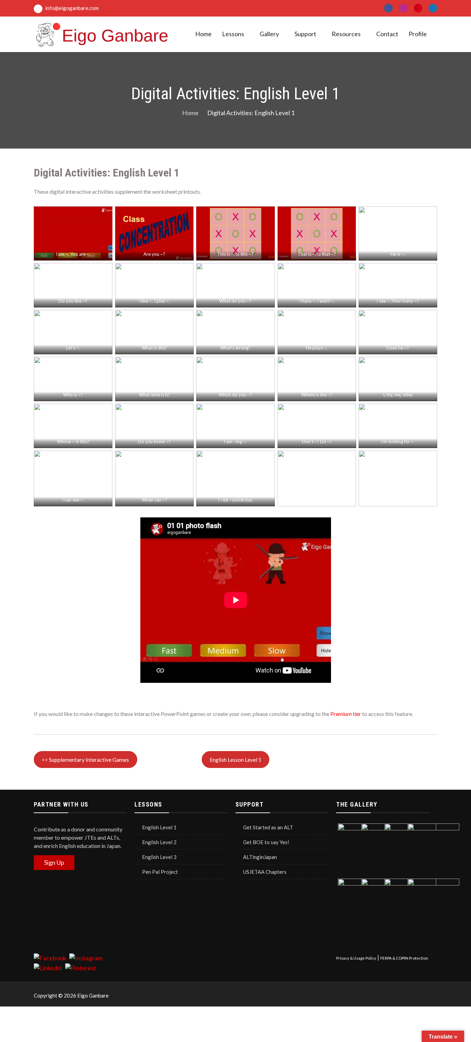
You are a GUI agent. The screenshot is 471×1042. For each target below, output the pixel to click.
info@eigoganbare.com (71, 8)
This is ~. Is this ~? (236, 254)
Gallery (269, 34)
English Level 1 (159, 827)
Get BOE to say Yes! (266, 842)
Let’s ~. (73, 348)
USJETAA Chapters (265, 872)
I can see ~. (73, 500)
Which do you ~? (235, 394)
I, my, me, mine (398, 394)
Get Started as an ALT (268, 827)
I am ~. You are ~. (73, 254)
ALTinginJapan (260, 857)
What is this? (154, 348)
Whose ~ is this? (73, 441)
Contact (387, 34)
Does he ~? (398, 348)
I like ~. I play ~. (154, 301)
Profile (418, 34)
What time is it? (154, 394)
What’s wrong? (236, 348)
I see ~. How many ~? (398, 301)
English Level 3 (159, 857)
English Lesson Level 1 (235, 759)
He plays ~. (317, 348)
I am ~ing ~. (235, 441)
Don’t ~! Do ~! (317, 441)
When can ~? (154, 500)
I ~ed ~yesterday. (235, 500)
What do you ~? (236, 301)
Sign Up (54, 862)
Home (203, 34)
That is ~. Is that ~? (317, 254)
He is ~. (398, 254)
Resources (346, 34)
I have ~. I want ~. (316, 301)
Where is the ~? (316, 394)
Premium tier (345, 713)
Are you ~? (154, 254)
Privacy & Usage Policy (356, 958)
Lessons (233, 34)
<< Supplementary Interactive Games (85, 759)
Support (305, 34)
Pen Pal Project (160, 872)
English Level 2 (159, 842)
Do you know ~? (154, 441)
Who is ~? (73, 394)
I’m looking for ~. (398, 441)
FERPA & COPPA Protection (404, 958)
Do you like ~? (73, 301)
